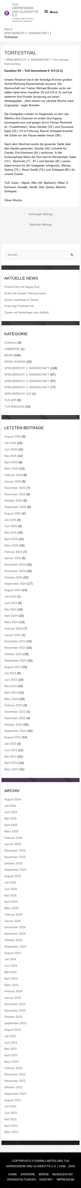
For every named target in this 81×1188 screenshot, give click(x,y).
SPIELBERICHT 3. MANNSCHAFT (26, 381)
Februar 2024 (13, 628)
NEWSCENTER (62, 1174)
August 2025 (12, 513)
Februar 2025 (13, 551)
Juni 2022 (10, 750)
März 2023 (11, 699)
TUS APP (10, 400)
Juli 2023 (10, 673)
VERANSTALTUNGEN (21, 1179)
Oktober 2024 (13, 577)
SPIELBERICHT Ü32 (17, 393)
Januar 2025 (12, 558)
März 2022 (11, 769)
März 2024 (11, 622)
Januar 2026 (12, 481)
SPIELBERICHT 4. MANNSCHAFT (26, 387)
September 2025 (15, 507)
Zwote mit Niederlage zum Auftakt (26, 312)
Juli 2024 (10, 596)
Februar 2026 (13, 475)
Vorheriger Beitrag (40, 214)
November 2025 (15, 494)
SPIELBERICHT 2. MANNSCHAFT (28, 59)
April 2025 (11, 539)
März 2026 (11, 468)
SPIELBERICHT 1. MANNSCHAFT (26, 368)
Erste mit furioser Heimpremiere (25, 293)
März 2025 (11, 545)
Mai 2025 (10, 532)
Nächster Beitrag (40, 224)
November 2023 (15, 647)
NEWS (8, 355)
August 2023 (12, 667)
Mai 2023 (10, 686)
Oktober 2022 (13, 724)
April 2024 (11, 615)
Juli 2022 (10, 743)
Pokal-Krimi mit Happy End (21, 286)
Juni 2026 (10, 449)
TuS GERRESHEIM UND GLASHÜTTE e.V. (25, 10)
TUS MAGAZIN (14, 406)
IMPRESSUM (65, 1179)
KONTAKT (46, 1179)
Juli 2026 (10, 443)
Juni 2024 (10, 603)
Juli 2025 (10, 519)
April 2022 (11, 762)
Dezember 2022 (15, 711)
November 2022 (15, 718)
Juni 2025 (10, 526)
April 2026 (11, 462)
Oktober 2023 (13, 654)
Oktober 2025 (13, 500)
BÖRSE (44, 1174)
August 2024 (12, 590)
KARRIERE (28, 1174)
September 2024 (15, 583)
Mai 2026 (10, 455)
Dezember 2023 (15, 641)
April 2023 (11, 692)
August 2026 (12, 436)
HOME (12, 1174)
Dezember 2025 (15, 487)
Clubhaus (10, 342)
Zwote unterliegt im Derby (21, 299)
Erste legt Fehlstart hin (19, 306)
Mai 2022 (10, 756)
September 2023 (15, 660)
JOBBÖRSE (12, 349)
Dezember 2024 (15, 564)
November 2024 (15, 571)
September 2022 (15, 730)
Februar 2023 (13, 705)
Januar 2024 (12, 635)
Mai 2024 (10, 609)
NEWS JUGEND (15, 361)
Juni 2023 (10, 679)
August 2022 (12, 737)
